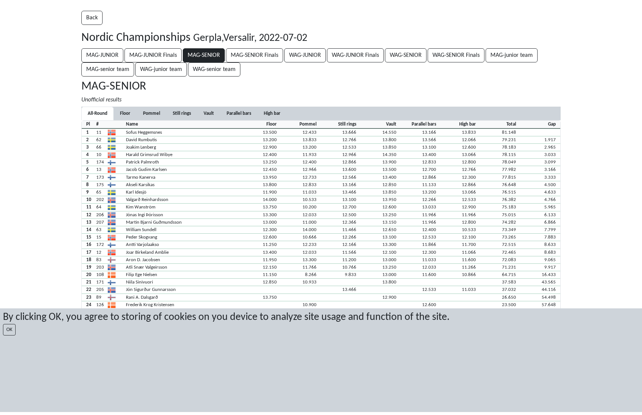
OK (9, 330)
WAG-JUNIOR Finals (355, 55)
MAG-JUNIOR (102, 55)
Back (92, 18)
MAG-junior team (511, 55)
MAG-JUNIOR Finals (153, 55)
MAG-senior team (107, 69)
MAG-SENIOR (204, 55)
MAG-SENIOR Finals (254, 55)
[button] (321, 132)
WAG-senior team (214, 69)
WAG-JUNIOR (305, 55)
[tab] (125, 113)
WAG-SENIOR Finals (456, 55)
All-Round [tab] (97, 113)
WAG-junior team (161, 69)
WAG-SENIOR (406, 55)
